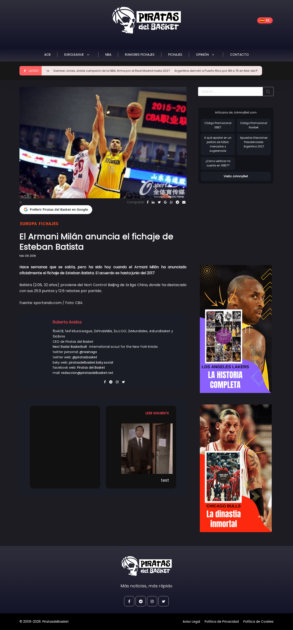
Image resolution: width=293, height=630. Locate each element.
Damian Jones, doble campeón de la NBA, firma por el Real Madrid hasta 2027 (87, 71)
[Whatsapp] (171, 202)
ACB (47, 54)
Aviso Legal (191, 621)
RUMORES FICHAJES (140, 54)
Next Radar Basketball (70, 346)
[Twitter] (159, 202)
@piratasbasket (84, 357)
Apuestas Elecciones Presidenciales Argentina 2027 (254, 142)
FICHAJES (175, 54)
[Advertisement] (236, 220)
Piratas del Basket (91, 367)
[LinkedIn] (153, 202)
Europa (28, 223)
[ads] (236, 329)
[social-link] (129, 601)
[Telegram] (177, 202)
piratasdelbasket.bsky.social (91, 362)
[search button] (268, 91)
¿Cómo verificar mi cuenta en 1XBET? (218, 163)
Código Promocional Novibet (253, 125)
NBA (108, 54)
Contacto (239, 54)
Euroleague (74, 54)
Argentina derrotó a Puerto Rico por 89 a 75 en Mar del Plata (194, 71)
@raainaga (88, 352)
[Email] (183, 202)
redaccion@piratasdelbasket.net (87, 372)
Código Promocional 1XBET (217, 125)
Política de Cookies (258, 621)
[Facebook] (148, 202)
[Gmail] (165, 202)
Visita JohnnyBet (236, 176)
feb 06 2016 (27, 256)
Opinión (203, 54)
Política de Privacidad (222, 621)
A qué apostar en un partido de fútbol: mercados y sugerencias (217, 144)
